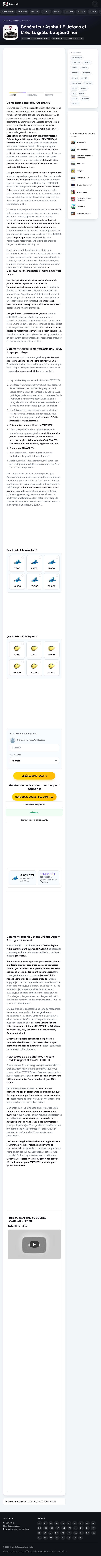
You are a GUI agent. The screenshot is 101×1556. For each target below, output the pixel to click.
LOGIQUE (34, 12)
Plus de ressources (11, 1526)
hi (87, 1528)
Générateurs (8, 1523)
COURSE (46, 12)
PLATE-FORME (7, 12)
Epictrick (6, 21)
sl (51, 1538)
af (69, 1523)
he (81, 1528)
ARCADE (92, 12)
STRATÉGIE (22, 12)
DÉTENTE (81, 12)
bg (93, 1523)
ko (56, 1533)
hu (93, 1528)
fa (75, 1533)
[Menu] (95, 4)
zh (39, 1528)
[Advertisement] (83, 123)
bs (87, 1523)
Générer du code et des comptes (34, 796)
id (45, 1533)
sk (45, 1538)
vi (81, 1538)
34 (44, 804)
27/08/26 (44, 820)
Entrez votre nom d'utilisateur (31, 740)
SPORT (57, 12)
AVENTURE (69, 12)
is (39, 1533)
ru (94, 1533)
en (63, 1523)
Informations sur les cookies (16, 1529)
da (58, 1528)
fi (70, 1528)
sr (39, 1538)
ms (63, 1533)
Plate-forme (15, 754)
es (39, 1523)
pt (45, 1523)
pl (81, 1533)
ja (50, 1533)
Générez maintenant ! (34, 775)
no (69, 1533)
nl (64, 1528)
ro (87, 1533)
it (51, 1523)
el (75, 1528)
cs (52, 1528)
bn (81, 1523)
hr (45, 1528)
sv (57, 1538)
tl (63, 1538)
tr (75, 1538)
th (69, 1538)
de (57, 1523)
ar (75, 1523)
